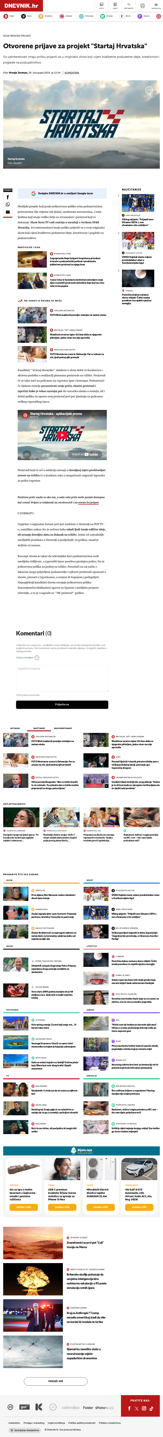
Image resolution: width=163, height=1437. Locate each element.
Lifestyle (69, 16)
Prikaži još (55, 1381)
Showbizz (48, 16)
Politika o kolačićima (110, 1423)
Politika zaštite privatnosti (81, 1423)
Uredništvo (14, 1423)
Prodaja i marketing (34, 1423)
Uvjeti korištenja (56, 1423)
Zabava (146, 16)
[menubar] (142, 6)
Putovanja (89, 16)
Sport (29, 16)
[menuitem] (142, 6)
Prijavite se (62, 704)
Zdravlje (109, 16)
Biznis (128, 16)
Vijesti (12, 16)
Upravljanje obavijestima (26, 1430)
